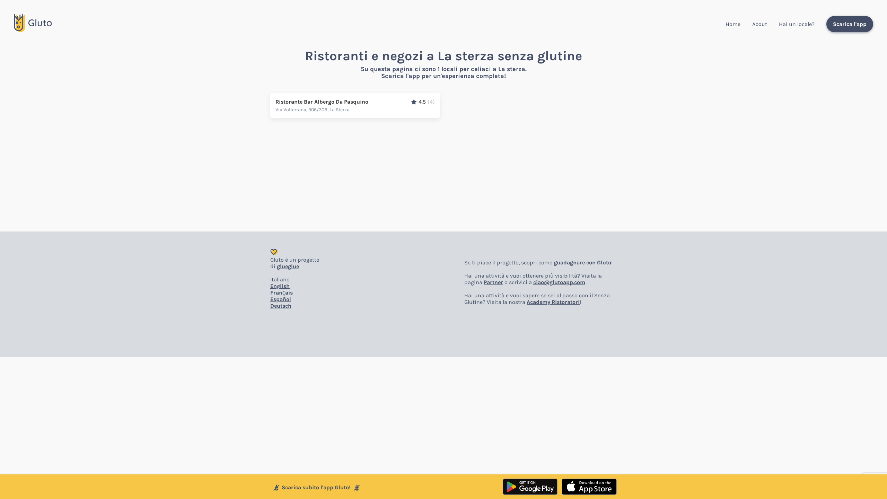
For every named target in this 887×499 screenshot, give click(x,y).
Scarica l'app (850, 24)
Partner (493, 282)
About (759, 24)
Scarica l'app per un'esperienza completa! (443, 75)
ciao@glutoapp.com (559, 282)
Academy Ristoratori (553, 302)
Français (281, 292)
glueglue (288, 266)
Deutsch (280, 306)
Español (280, 299)
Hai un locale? (797, 24)
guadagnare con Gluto (582, 262)
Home (733, 24)
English (280, 286)
